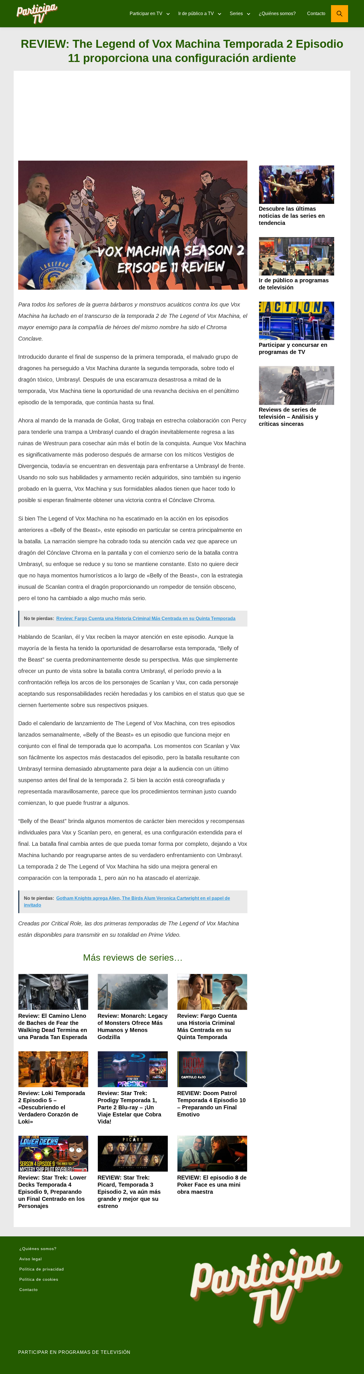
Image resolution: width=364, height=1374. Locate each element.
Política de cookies (38, 1279)
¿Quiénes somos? (277, 13)
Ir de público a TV (196, 13)
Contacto (316, 13)
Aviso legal (30, 1259)
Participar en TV (146, 13)
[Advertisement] (182, 118)
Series (236, 13)
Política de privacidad (41, 1269)
